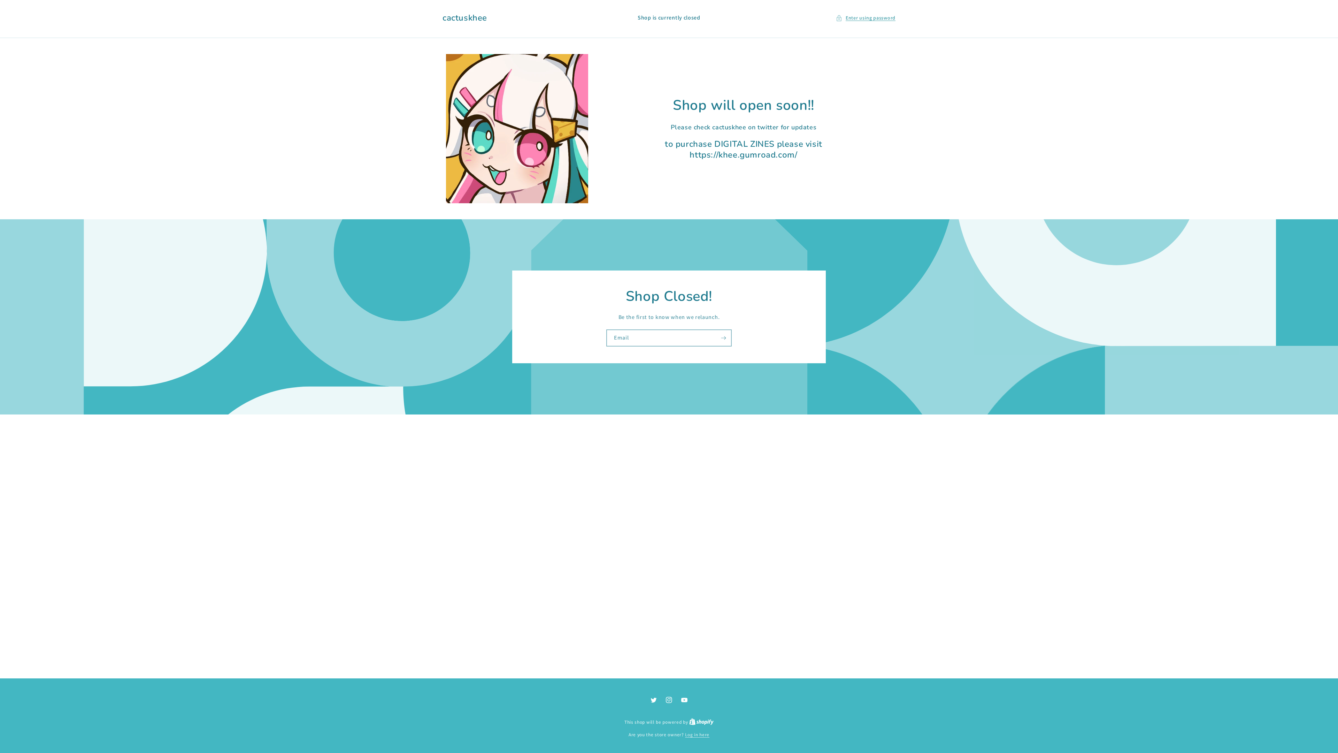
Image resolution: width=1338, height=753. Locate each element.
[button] (865, 18)
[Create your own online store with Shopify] (701, 722)
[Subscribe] (723, 338)
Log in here (697, 735)
